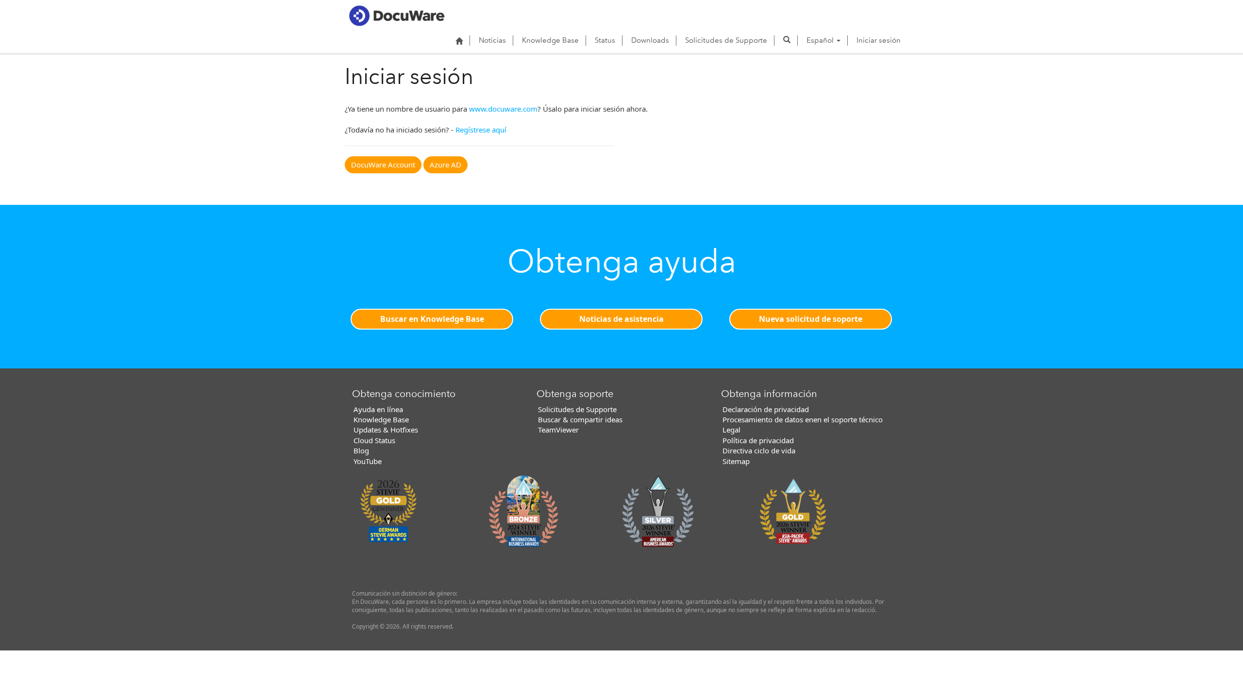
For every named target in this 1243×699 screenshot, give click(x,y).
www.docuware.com (503, 109)
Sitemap (736, 461)
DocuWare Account (383, 164)
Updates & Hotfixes (385, 429)
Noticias (492, 40)
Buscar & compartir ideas (580, 419)
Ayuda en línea (378, 409)
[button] (786, 40)
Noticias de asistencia (621, 319)
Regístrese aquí (480, 129)
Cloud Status (374, 440)
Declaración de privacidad (765, 409)
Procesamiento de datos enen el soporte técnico (802, 419)
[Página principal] (459, 40)
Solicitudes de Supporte (726, 40)
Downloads (650, 40)
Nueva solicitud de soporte (810, 319)
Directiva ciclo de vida (758, 450)
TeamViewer (558, 429)
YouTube (367, 461)
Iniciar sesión (879, 40)
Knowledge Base (550, 40)
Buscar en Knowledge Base (432, 319)
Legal (731, 429)
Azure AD (445, 164)
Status (605, 40)
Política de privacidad (758, 440)
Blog (361, 450)
